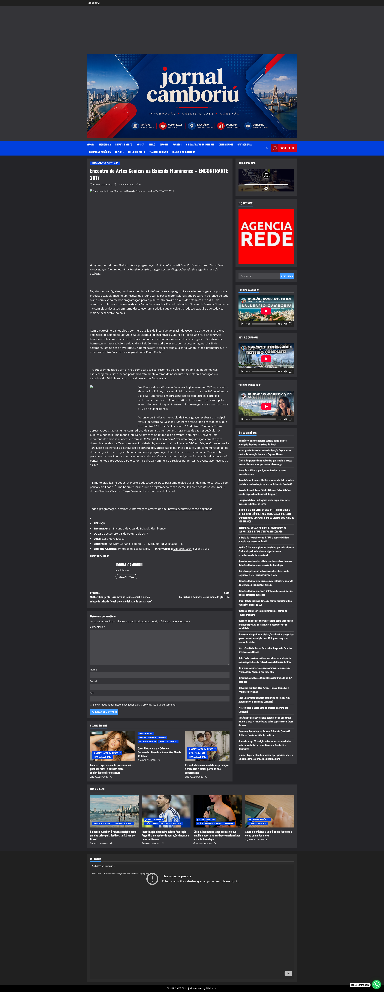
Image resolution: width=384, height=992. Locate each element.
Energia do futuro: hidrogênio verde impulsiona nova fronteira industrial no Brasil (264, 502)
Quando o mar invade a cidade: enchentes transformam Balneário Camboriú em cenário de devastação (265, 563)
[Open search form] (267, 148)
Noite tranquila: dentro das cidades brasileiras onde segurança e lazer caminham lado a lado (263, 573)
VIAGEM (90, 144)
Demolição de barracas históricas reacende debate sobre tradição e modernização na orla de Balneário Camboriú (266, 482)
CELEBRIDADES (226, 144)
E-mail (93, 681)
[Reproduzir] (242, 323)
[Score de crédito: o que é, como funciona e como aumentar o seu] (269, 811)
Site (92, 693)
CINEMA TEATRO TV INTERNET (200, 144)
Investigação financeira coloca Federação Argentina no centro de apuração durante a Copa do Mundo (264, 452)
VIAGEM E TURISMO (158, 152)
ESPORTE (164, 144)
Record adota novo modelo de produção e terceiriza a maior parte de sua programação (207, 768)
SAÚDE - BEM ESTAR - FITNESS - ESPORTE (163, 823)
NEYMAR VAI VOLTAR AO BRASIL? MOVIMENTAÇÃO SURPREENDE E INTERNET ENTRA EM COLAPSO (262, 529)
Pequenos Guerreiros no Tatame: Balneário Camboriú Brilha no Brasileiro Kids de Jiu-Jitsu (264, 733)
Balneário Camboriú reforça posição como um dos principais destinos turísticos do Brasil (262, 442)
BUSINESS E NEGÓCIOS (100, 152)
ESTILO (152, 144)
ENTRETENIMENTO (123, 144)
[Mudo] (285, 323)
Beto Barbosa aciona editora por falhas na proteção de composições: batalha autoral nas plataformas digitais (264, 660)
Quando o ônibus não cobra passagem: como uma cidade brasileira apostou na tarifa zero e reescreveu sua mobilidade (265, 624)
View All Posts (126, 576)
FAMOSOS (177, 144)
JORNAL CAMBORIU (102, 184)
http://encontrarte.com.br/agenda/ (190, 509)
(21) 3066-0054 (182, 548)
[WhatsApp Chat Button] (376, 984)
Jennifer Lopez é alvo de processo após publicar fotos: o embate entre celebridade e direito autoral (111, 768)
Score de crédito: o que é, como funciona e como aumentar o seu (268, 833)
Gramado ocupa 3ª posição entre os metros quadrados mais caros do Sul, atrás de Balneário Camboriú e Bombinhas (264, 745)
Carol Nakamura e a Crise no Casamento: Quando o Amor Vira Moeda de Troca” (159, 752)
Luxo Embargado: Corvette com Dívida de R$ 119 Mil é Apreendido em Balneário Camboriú (264, 699)
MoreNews (196, 988)
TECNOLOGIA (105, 144)
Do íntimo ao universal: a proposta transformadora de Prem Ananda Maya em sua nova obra (264, 670)
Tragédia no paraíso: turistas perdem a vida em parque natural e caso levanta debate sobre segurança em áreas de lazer (265, 721)
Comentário (97, 627)
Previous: (121, 597)
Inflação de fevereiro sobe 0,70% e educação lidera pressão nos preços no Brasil (263, 539)
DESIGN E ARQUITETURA (183, 152)
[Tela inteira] (290, 323)
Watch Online (287, 148)
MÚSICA (140, 144)
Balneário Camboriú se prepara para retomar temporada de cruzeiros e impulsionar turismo (265, 583)
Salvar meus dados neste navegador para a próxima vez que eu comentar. (135, 704)
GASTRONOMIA (244, 144)
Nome (93, 669)
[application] (266, 311)
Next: (204, 595)
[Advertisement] (192, 31)
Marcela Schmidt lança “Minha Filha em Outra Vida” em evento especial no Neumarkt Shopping (264, 492)
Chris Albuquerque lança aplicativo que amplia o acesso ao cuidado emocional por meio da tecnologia (265, 462)
